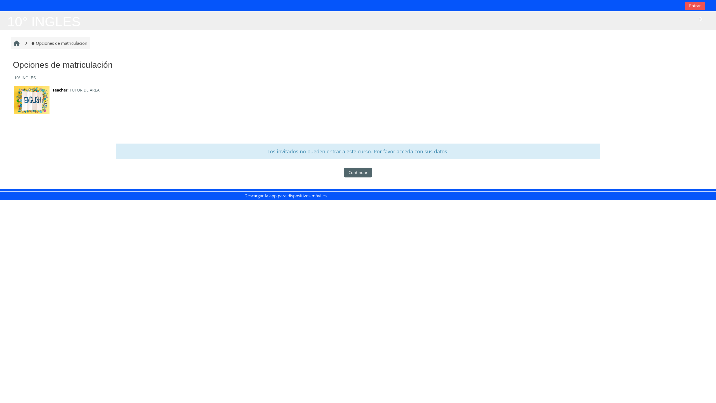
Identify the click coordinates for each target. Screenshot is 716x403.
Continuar (358, 172)
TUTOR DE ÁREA (85, 90)
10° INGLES (25, 78)
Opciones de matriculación (61, 43)
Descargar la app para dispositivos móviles (285, 195)
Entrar (695, 5)
